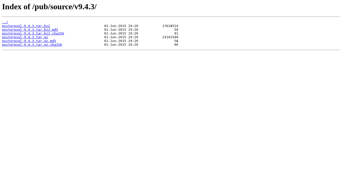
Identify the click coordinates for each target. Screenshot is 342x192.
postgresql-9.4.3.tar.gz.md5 (29, 41)
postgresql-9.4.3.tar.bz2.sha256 (33, 33)
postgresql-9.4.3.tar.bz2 (26, 26)
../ (5, 22)
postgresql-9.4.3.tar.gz (25, 37)
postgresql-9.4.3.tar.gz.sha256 (32, 44)
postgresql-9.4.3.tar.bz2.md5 (30, 30)
